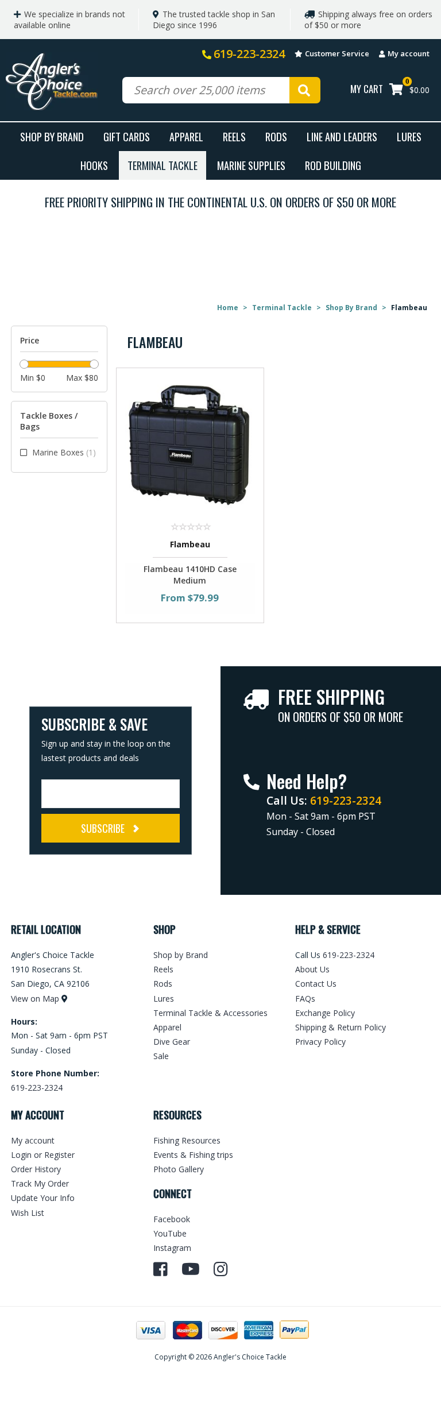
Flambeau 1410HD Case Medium (190, 574)
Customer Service (337, 53)
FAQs (305, 998)
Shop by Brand (180, 954)
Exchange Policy (325, 1012)
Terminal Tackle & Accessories (210, 1012)
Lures (409, 136)
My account (409, 53)
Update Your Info (43, 1197)
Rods (276, 136)
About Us (312, 969)
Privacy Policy (320, 1041)
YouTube (170, 1233)
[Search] (304, 90)
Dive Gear (171, 1041)
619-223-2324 (249, 53)
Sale (161, 1055)
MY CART (366, 89)
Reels (234, 136)
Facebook (171, 1219)
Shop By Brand (52, 136)
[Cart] (396, 90)
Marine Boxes (64, 452)
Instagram (172, 1247)
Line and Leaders (342, 136)
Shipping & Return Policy (340, 1027)
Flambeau (190, 544)
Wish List (27, 1212)
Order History (36, 1169)
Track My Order (40, 1183)
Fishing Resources (186, 1140)
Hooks (94, 165)
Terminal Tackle (162, 165)
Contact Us (315, 983)
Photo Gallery (178, 1169)
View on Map (35, 998)
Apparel (186, 136)
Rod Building (333, 165)
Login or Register (43, 1154)
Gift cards (126, 136)
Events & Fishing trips (193, 1154)
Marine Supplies (251, 165)
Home (227, 307)
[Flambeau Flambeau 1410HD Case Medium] (190, 444)
